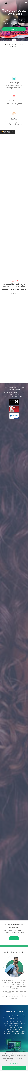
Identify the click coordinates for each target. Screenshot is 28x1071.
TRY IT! (14, 938)
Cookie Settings (14, 1063)
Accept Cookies (14, 1068)
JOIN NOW (14, 29)
